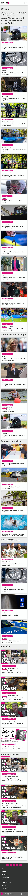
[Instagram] (14, 865)
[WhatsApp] (7, 865)
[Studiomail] (17, 865)
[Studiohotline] (20, 865)
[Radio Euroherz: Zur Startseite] (12, 2)
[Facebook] (11, 865)
